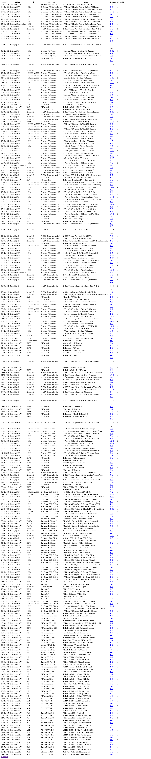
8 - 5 (111, 499)
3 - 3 (111, 14)
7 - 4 (111, 207)
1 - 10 (112, 78)
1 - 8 (111, 114)
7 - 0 (111, 80)
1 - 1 (111, 528)
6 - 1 (111, 277)
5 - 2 (111, 73)
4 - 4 (111, 282)
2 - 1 (111, 109)
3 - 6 (111, 22)
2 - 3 (111, 107)
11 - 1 (112, 197)
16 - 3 (112, 83)
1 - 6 (111, 168)
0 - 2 (111, 487)
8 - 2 (111, 9)
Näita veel (4, 757)
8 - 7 (111, 565)
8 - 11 (112, 606)
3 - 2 (111, 294)
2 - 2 (111, 61)
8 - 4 (111, 392)
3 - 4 (111, 126)
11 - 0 (112, 482)
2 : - (111, 740)
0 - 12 (112, 51)
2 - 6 (111, 446)
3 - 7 (111, 560)
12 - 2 (112, 270)
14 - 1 (112, 326)
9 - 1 (111, 526)
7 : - (111, 511)
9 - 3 (111, 475)
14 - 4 (112, 187)
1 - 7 (111, 275)
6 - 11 (112, 204)
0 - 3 (111, 368)
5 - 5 (111, 358)
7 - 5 (111, 246)
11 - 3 (112, 516)
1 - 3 (111, 5)
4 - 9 (111, 53)
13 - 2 (112, 431)
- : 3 (111, 608)
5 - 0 (111, 219)
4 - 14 (112, 258)
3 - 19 (112, 443)
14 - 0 (112, 650)
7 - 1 (111, 260)
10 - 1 (112, 214)
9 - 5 (111, 170)
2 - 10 (112, 26)
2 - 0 (111, 243)
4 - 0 (111, 100)
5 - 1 (111, 153)
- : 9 (111, 455)
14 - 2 (112, 316)
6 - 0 (111, 56)
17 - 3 (112, 265)
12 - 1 (112, 441)
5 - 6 (111, 95)
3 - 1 (111, 185)
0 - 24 (112, 31)
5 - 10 (112, 151)
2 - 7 (111, 319)
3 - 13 (112, 328)
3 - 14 (112, 194)
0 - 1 (111, 105)
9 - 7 (111, 136)
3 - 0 (111, 309)
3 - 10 (112, 112)
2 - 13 (112, 19)
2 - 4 (111, 102)
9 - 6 (111, 574)
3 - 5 (111, 119)
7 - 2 (111, 139)
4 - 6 (111, 34)
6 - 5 (111, 36)
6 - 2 (111, 17)
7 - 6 (111, 146)
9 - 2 (111, 134)
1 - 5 (111, 141)
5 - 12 (112, 255)
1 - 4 (111, 90)
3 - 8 (111, 148)
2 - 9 (111, 190)
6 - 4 (111, 429)
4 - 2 (111, 75)
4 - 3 (111, 85)
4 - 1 (111, 88)
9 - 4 (111, 92)
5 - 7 (111, 175)
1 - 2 (111, 307)
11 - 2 (112, 12)
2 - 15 (112, 158)
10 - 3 (112, 97)
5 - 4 (111, 382)
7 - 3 (111, 163)
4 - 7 (111, 24)
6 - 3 (111, 71)
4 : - (111, 341)
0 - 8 (111, 304)
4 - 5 (111, 129)
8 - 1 (111, 192)
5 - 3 (111, 7)
